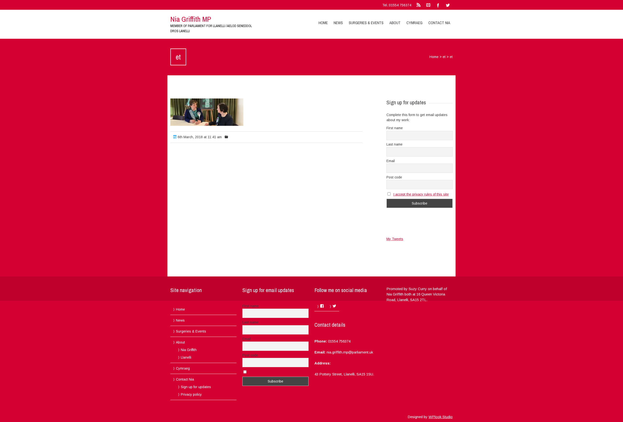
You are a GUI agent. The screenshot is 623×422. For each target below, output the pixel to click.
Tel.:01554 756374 (396, 5)
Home (323, 22)
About (395, 22)
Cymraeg (414, 22)
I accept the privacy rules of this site (421, 194)
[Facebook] (438, 5)
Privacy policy (191, 394)
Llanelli (186, 357)
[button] (206, 112)
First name (394, 128)
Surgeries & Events (366, 22)
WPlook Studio (441, 417)
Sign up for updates (196, 387)
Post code (394, 177)
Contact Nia (439, 22)
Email (390, 161)
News (338, 22)
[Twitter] (448, 5)
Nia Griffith (189, 350)
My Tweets (394, 239)
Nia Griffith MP (190, 19)
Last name (394, 144)
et (444, 57)
